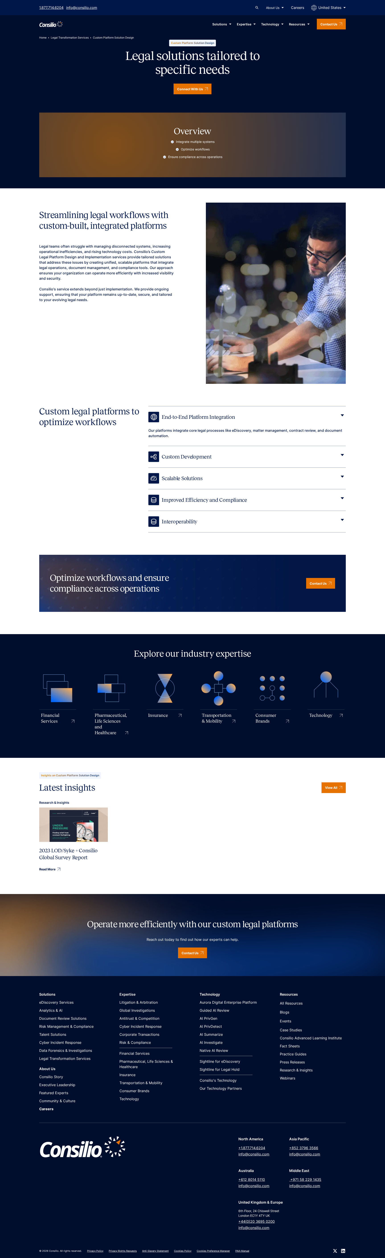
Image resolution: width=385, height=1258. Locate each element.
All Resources (291, 1003)
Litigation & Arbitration (138, 1002)
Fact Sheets (290, 1046)
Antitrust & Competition (139, 1018)
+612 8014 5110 (251, 1179)
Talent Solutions (52, 1034)
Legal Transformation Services (70, 37)
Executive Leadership (57, 1085)
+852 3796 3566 (303, 1148)
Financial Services (134, 1053)
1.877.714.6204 (51, 7)
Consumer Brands (134, 1091)
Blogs (284, 1012)
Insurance (127, 1075)
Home (43, 37)
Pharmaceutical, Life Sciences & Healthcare (146, 1064)
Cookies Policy (182, 1250)
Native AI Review (214, 1050)
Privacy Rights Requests (123, 1250)
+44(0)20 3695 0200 (256, 1221)
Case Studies (291, 1030)
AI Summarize (211, 1034)
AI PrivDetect (211, 1026)
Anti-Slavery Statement (155, 1250)
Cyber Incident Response (60, 1042)
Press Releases (292, 1062)
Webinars (287, 1078)
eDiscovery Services (56, 1002)
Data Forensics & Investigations (65, 1050)
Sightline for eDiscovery (220, 1061)
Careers (297, 7)
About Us (272, 8)
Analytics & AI (50, 1010)
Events (285, 1021)
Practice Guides (293, 1054)
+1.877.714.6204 (251, 1148)
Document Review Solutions (62, 1018)
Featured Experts (53, 1093)
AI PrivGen (208, 1018)
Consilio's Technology (218, 1080)
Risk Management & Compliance (66, 1026)
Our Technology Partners (221, 1088)
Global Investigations (137, 1010)
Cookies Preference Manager (213, 1250)
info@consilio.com (81, 7)
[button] (275, 7)
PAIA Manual (242, 1250)
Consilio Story (51, 1077)
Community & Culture (57, 1101)
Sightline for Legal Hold (220, 1069)
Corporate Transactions (139, 1034)
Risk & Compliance (135, 1042)
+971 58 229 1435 (305, 1179)
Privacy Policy (95, 1250)
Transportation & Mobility (140, 1083)
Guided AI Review (214, 1010)
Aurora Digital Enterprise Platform (228, 1002)
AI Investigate (211, 1042)
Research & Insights (296, 1070)
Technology (129, 1099)
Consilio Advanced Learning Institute (311, 1038)
